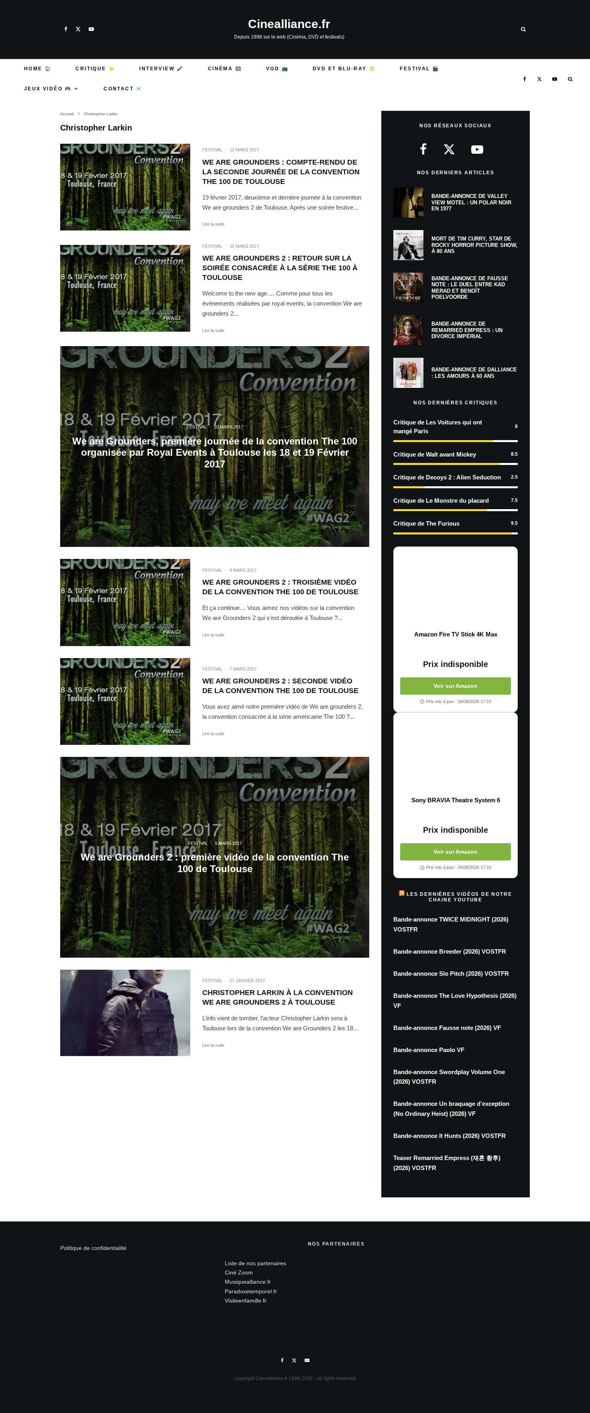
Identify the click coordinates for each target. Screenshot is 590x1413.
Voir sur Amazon (455, 686)
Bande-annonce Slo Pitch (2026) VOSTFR (451, 973)
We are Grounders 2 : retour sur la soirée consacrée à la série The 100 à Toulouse (280, 267)
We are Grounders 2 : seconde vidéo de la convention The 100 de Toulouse (280, 686)
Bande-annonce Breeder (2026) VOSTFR (449, 951)
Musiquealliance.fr (248, 1281)
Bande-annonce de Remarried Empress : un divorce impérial (467, 330)
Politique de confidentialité (93, 1248)
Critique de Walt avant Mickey (434, 454)
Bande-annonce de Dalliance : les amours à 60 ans (474, 373)
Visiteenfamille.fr (246, 1300)
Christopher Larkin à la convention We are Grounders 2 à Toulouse (277, 997)
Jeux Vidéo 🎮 (48, 89)
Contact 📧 (123, 89)
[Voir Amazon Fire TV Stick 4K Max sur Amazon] (455, 589)
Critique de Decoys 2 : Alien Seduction (447, 477)
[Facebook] (65, 29)
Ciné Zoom (239, 1272)
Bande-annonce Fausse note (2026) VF (447, 1027)
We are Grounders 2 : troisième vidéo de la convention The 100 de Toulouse (280, 587)
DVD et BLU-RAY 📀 (344, 68)
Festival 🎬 (419, 68)
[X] (78, 29)
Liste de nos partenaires (255, 1263)
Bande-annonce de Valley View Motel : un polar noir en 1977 (471, 202)
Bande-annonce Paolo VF (428, 1049)
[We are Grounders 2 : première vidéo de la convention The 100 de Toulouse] (214, 857)
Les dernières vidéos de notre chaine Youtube (459, 897)
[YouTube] (91, 29)
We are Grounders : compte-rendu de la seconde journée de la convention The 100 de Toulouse (281, 172)
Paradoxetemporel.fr (251, 1291)
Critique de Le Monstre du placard (441, 500)
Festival (212, 149)
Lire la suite (213, 224)
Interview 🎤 (161, 68)
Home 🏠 (37, 68)
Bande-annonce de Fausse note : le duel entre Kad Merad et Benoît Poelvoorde (469, 287)
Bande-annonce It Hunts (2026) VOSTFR (449, 1135)
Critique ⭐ (95, 68)
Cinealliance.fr (289, 24)
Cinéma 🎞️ (225, 68)
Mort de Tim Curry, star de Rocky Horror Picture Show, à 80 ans (474, 245)
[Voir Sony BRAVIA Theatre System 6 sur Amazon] (455, 754)
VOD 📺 (277, 68)
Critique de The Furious (426, 523)
